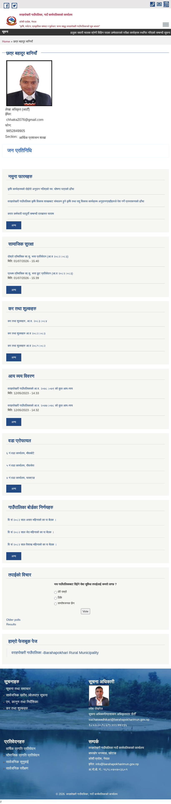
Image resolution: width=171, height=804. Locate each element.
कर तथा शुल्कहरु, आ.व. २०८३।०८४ (27, 321)
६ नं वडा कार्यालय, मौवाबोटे (20, 453)
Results (11, 624)
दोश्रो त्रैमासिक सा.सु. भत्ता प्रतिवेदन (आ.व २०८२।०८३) (38, 256)
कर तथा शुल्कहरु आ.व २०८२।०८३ (26, 333)
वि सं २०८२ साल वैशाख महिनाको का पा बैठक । (32, 544)
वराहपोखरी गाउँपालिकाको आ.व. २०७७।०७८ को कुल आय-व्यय (40, 405)
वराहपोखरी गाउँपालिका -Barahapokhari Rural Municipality (55, 653)
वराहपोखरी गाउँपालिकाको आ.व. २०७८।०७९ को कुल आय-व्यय (40, 388)
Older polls (13, 619)
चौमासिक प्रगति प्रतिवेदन (22, 755)
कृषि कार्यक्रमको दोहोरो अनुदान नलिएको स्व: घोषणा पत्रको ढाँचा (41, 189)
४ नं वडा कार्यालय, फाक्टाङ (20, 477)
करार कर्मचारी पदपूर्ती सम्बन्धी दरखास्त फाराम (31, 213)
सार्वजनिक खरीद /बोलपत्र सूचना (27, 695)
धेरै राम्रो (62, 591)
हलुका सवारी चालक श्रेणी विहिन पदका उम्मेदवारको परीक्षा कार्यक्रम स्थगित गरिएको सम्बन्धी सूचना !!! (115, 32)
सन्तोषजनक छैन (66, 603)
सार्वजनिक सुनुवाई (17, 762)
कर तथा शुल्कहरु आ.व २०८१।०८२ (26, 345)
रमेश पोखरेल (96, 708)
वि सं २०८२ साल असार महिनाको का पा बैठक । (32, 519)
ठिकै (60, 597)
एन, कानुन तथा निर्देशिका (22, 702)
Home (6, 41)
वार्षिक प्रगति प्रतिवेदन (20, 749)
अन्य (13, 225)
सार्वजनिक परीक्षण (17, 768)
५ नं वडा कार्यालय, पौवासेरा (20, 465)
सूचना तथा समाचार (18, 689)
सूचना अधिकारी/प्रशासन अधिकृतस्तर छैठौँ (112, 714)
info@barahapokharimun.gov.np (117, 764)
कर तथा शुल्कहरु (17, 708)
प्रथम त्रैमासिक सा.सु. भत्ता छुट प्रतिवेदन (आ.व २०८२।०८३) (40, 273)
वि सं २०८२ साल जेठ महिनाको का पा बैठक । (31, 532)
